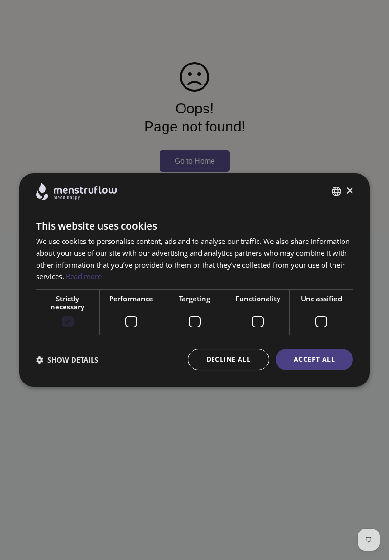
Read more (84, 276)
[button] (67, 360)
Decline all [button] (228, 359)
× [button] (349, 191)
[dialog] (194, 280)
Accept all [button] (314, 359)
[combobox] (336, 191)
